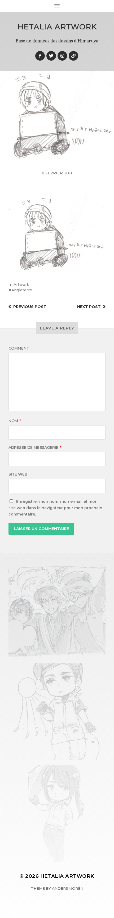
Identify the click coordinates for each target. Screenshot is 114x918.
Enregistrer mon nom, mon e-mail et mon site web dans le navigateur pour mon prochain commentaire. (55, 508)
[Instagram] (62, 56)
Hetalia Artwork (57, 26)
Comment (18, 348)
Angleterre (21, 290)
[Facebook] (40, 56)
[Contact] (73, 56)
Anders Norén (67, 888)
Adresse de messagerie (34, 447)
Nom (14, 420)
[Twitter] (51, 56)
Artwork (21, 284)
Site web (17, 474)
